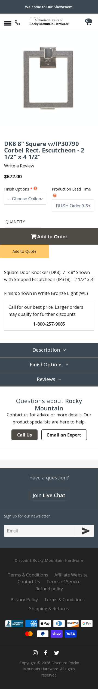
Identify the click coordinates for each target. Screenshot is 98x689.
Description (46, 350)
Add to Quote (24, 251)
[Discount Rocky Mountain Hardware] (49, 22)
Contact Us (29, 582)
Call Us (24, 435)
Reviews (46, 379)
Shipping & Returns (49, 609)
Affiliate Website (71, 575)
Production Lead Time (71, 189)
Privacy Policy (24, 600)
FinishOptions (46, 364)
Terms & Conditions (28, 575)
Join (49, 495)
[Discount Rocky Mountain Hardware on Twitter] (56, 652)
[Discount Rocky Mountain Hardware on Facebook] (45, 652)
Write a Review (19, 166)
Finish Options (16, 189)
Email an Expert (64, 435)
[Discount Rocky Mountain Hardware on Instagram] (35, 652)
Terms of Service (63, 582)
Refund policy (49, 589)
